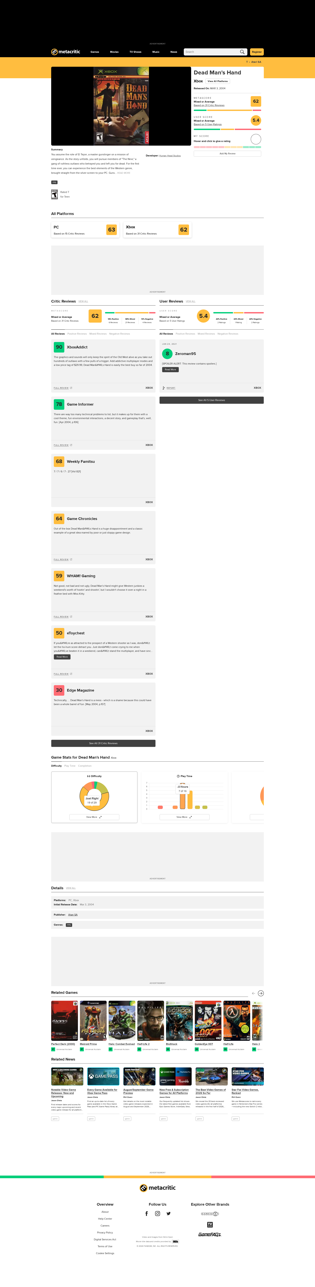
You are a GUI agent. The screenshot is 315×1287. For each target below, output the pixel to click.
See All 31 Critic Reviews (103, 743)
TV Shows (135, 52)
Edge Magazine (75, 690)
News (173, 52)
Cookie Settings (105, 1253)
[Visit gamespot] (210, 1215)
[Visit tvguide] (210, 1226)
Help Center (105, 1218)
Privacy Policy (105, 1232)
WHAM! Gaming (75, 576)
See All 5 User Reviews (211, 400)
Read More (62, 656)
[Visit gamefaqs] (210, 1236)
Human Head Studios (170, 155)
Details (57, 888)
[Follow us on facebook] (146, 1215)
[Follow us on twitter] (168, 1215)
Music (155, 52)
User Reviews (171, 301)
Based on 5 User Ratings (208, 124)
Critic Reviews (63, 301)
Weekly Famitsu (75, 461)
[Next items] (261, 993)
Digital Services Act (105, 1239)
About (105, 1212)
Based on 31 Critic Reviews (209, 105)
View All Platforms (218, 81)
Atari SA (256, 62)
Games (95, 52)
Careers (105, 1225)
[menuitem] (95, 51)
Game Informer (75, 404)
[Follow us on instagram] (157, 1215)
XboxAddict (72, 347)
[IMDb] (175, 1241)
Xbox (149, 388)
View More (91, 817)
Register (257, 52)
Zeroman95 (181, 354)
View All (83, 301)
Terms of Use (105, 1246)
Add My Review (227, 153)
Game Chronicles (76, 519)
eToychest (70, 633)
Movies (114, 52)
